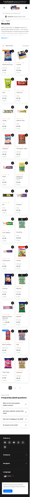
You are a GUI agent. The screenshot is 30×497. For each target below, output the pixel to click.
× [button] (25, 482)
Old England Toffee (19, 149)
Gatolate (18, 316)
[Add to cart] (25, 51)
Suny (3, 92)
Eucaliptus (19, 232)
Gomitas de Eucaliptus (19, 177)
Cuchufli (18, 64)
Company (6, 456)
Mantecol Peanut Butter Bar (7, 317)
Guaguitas (5, 148)
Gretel (4, 176)
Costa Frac (19, 92)
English (9, 478)
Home (2, 20)
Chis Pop (4, 288)
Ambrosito (19, 372)
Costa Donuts (6, 260)
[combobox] (16, 13)
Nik (3, 204)
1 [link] (9, 387)
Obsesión (18, 204)
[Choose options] (11, 51)
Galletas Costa (20, 120)
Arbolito (18, 260)
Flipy (17, 344)
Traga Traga (5, 372)
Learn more (23, 2)
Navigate (6, 465)
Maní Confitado (6, 344)
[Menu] (4, 7)
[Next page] (19, 388)
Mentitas (18, 288)
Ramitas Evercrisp (7, 64)
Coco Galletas (6, 232)
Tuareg (4, 120)
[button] (26, 7)
